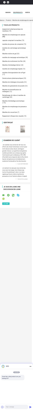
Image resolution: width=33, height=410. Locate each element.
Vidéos (27, 12)
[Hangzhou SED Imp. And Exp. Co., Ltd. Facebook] (4, 2)
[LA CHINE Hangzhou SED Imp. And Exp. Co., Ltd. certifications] (7, 129)
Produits (8, 20)
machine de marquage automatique (13, 57)
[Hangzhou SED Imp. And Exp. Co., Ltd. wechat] (14, 195)
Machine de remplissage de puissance (14, 106)
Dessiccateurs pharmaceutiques (12, 78)
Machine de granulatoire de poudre (13, 86)
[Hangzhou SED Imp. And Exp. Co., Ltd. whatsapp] (9, 195)
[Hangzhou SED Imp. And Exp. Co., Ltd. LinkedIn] (8, 2)
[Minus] (30, 366)
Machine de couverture (9, 112)
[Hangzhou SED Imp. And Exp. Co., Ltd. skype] (19, 195)
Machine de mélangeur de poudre (13, 82)
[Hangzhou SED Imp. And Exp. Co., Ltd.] (16, 8)
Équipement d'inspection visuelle (12, 116)
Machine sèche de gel (9, 54)
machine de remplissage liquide (12, 69)
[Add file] (2, 407)
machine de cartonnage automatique (14, 48)
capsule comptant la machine (11, 40)
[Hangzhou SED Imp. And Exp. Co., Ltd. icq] (4, 199)
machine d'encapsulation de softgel (13, 73)
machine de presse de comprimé (12, 44)
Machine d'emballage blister (11, 65)
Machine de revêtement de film (12, 61)
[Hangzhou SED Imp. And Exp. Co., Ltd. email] (4, 195)
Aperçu (2, 20)
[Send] (30, 407)
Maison (8, 12)
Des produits (17, 12)
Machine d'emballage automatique (13, 101)
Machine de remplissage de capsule (13, 35)
